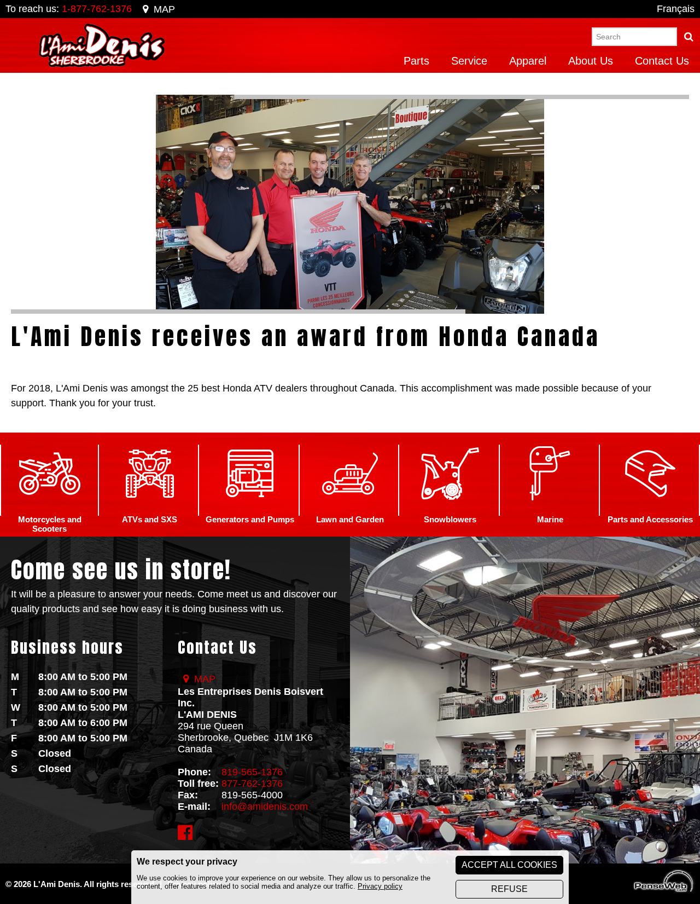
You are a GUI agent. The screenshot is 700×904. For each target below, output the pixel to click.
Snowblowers (450, 519)
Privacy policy (380, 886)
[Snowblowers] (450, 509)
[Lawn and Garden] (350, 509)
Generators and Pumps (250, 519)
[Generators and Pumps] (250, 509)
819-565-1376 (252, 772)
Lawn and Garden (350, 519)
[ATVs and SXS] (150, 509)
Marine (550, 519)
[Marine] (550, 509)
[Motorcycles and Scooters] (50, 509)
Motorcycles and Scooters (49, 524)
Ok (689, 36)
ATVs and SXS (149, 519)
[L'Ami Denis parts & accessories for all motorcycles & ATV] (650, 509)
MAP (164, 9)
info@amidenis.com (264, 806)
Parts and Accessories (650, 519)
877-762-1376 (252, 783)
